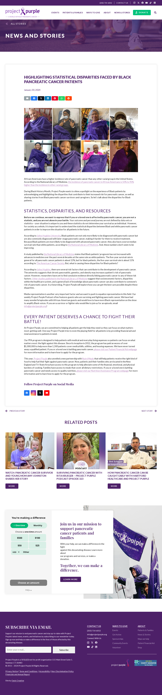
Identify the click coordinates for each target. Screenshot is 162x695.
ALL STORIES (18, 23)
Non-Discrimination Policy (62, 671)
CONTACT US (94, 626)
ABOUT (141, 626)
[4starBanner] (145, 663)
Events (115, 630)
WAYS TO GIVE (120, 626)
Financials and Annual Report (17, 674)
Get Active (116, 634)
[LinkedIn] (155, 3)
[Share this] (34, 98)
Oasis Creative (18, 680)
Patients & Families (146, 630)
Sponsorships (117, 639)
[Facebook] (142, 3)
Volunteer (116, 647)
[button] (84, 13)
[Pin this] (55, 98)
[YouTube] (147, 3)
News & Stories (144, 634)
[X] (138, 3)
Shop (140, 647)
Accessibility (44, 671)
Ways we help (143, 639)
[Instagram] (134, 3)
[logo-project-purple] (22, 12)
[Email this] (27, 98)
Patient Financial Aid (146, 643)
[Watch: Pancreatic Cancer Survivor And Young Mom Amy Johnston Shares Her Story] (29, 462)
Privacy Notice (11, 671)
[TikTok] (151, 3)
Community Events (120, 643)
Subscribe (63, 650)
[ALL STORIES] (8, 24)
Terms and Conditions (28, 671)
